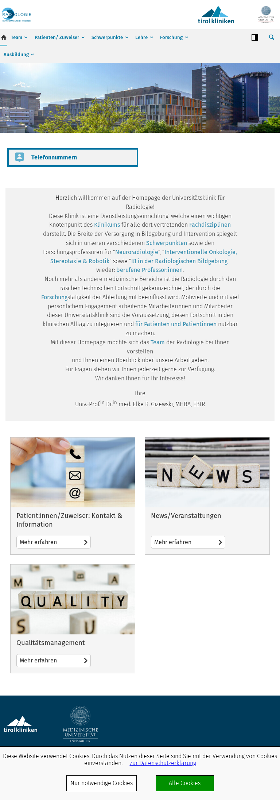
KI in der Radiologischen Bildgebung (179, 261)
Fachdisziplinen (210, 224)
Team (16, 37)
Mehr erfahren (73, 496)
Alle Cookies (185, 783)
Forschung (171, 37)
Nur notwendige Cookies (101, 783)
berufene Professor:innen (149, 269)
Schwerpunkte (107, 37)
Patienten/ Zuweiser (57, 37)
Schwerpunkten (166, 242)
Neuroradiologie (136, 252)
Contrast (254, 37)
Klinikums (107, 224)
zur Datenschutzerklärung (163, 763)
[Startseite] (16, 14)
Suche (271, 37)
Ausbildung (16, 54)
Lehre (141, 37)
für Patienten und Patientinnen (176, 324)
